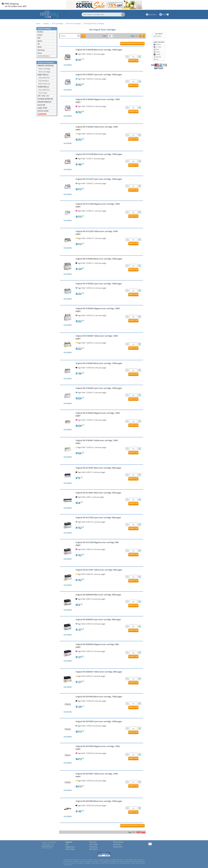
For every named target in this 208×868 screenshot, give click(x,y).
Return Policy (117, 844)
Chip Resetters (43, 81)
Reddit (157, 49)
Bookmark (158, 57)
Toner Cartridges (43, 72)
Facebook (158, 44)
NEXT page (140, 832)
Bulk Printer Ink (43, 84)
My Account (92, 842)
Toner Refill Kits (43, 90)
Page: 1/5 (134, 36)
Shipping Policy (70, 847)
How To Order (93, 844)
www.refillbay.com (48, 846)
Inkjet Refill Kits (43, 78)
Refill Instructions (118, 842)
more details (68, 65)
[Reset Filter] (78, 35)
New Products (93, 849)
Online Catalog (70, 849)
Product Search (117, 847)
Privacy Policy (93, 847)
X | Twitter (158, 47)
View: (105, 36)
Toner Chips (42, 93)
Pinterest (157, 52)
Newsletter (158, 36)
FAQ (67, 844)
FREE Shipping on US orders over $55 (14, 5)
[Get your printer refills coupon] (104, 8)
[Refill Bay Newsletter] (150, 845)
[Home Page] (49, 17)
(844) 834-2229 (198, 5)
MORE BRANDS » (43, 56)
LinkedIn (157, 54)
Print (156, 59)
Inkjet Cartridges (43, 69)
